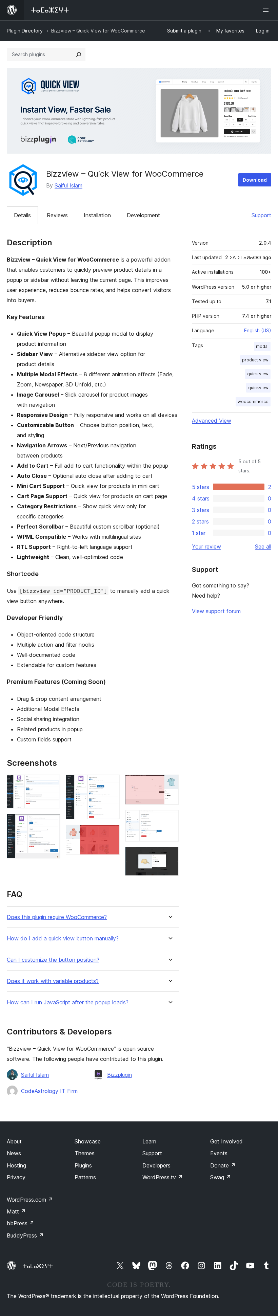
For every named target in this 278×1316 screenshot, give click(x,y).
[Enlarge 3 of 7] (110, 783)
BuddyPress (25, 1235)
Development (143, 215)
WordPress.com (30, 1199)
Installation (97, 215)
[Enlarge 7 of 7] (169, 856)
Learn (149, 1141)
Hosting (16, 1165)
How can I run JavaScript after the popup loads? (67, 1002)
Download (255, 180)
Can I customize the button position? (53, 960)
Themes (85, 1153)
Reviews (57, 215)
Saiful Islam (68, 185)
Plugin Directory (25, 31)
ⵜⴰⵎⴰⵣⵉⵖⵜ (38, 1266)
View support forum (216, 611)
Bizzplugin (119, 1074)
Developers (156, 1165)
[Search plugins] (78, 54)
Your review (206, 546)
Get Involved (226, 1141)
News (14, 1153)
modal (262, 346)
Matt (16, 1211)
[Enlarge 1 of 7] (51, 783)
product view (255, 359)
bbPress (20, 1223)
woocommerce (253, 401)
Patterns (85, 1177)
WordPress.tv (162, 1177)
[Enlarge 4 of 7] (110, 833)
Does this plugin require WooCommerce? (57, 917)
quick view (258, 373)
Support (261, 215)
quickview (258, 387)
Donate (223, 1165)
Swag (220, 1177)
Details (22, 215)
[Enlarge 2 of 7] (51, 823)
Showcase (88, 1141)
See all (263, 546)
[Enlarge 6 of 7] (169, 819)
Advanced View (211, 420)
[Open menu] (267, 10)
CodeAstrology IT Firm (49, 1091)
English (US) (257, 330)
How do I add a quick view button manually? (63, 938)
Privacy (16, 1177)
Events (218, 1153)
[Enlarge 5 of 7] (169, 783)
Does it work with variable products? (53, 981)
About (14, 1141)
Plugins (83, 1165)
